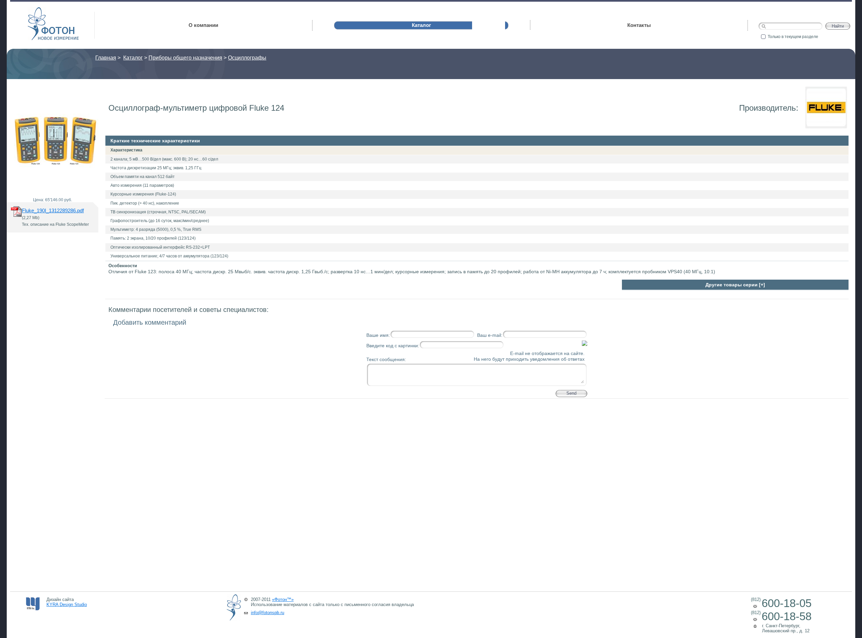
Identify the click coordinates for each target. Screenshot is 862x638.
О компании (203, 25)
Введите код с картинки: (392, 345)
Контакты (639, 25)
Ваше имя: (378, 335)
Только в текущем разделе (793, 36)
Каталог (133, 58)
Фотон (37, 10)
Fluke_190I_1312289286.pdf (53, 210)
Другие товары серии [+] (735, 284)
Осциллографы (247, 58)
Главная (105, 58)
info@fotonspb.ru (267, 612)
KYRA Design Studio (66, 604)
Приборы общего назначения (185, 58)
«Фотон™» (283, 599)
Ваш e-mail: (489, 335)
